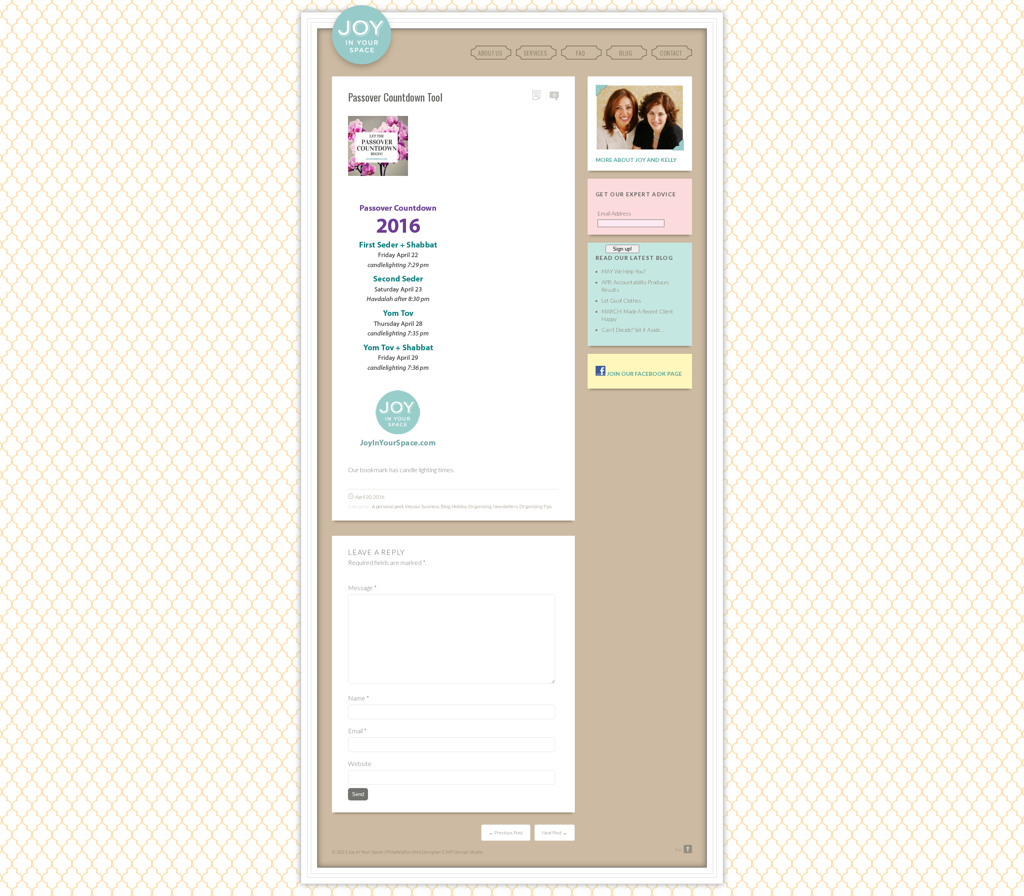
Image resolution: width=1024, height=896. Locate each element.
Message (362, 587)
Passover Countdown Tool (395, 96)
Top (678, 849)
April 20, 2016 (369, 497)
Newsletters (505, 506)
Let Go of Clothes (621, 300)
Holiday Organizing (471, 506)
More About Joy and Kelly (636, 159)
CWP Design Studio (462, 852)
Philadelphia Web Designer (413, 852)
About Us (490, 52)
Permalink (539, 95)
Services (535, 52)
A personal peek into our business (405, 506)
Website (360, 763)
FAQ (580, 52)
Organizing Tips (535, 506)
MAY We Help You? (624, 271)
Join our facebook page (644, 373)
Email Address (614, 213)
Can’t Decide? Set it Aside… (633, 330)
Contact (671, 52)
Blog (625, 52)
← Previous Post (506, 833)
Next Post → (554, 833)
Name (358, 698)
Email (357, 730)
